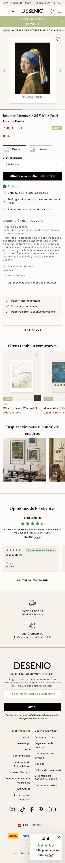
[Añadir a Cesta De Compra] (37, 398)
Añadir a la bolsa (32, 176)
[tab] (11, 108)
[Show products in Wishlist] (52, 11)
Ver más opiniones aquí (32, 579)
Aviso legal (23, 743)
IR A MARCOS (32, 329)
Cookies (40, 763)
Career (26, 749)
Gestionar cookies (46, 785)
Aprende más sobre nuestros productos (32, 282)
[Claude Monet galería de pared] (24, 460)
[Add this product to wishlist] (57, 38)
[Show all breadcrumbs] (6, 30)
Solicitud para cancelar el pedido (46, 777)
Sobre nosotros (21, 730)
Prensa (26, 737)
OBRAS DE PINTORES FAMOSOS (33, 30)
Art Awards (23, 788)
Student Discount (19, 772)
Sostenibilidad (21, 755)
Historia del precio (14, 275)
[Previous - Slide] (4, 71)
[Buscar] (13, 11)
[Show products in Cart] (60, 11)
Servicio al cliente (45, 737)
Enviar (32, 706)
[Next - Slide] (61, 71)
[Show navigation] (5, 11)
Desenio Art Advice (46, 730)
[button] (46, 847)
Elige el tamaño (13, 157)
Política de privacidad (41, 715)
